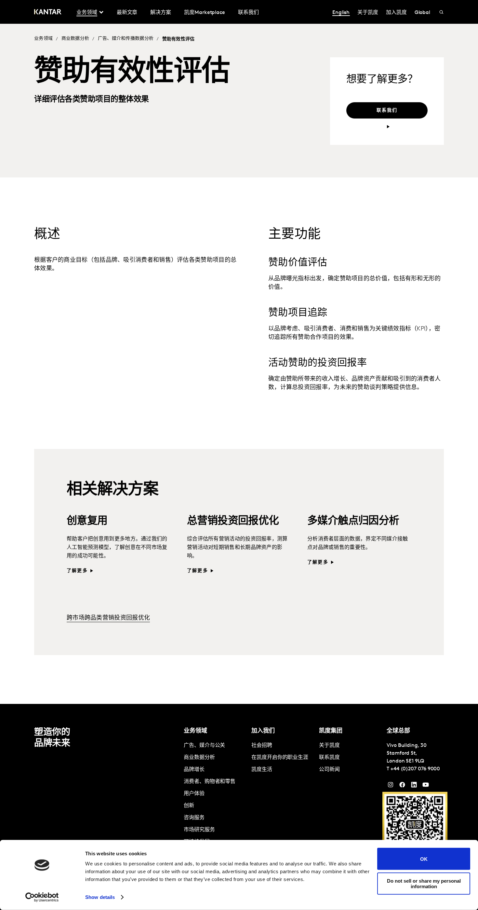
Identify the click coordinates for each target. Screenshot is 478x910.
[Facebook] (402, 786)
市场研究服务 (199, 830)
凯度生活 (261, 769)
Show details (100, 897)
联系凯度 (329, 757)
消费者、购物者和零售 (209, 781)
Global (423, 12)
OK (424, 858)
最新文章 (127, 12)
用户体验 (194, 793)
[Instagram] (390, 786)
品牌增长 (194, 769)
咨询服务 (194, 817)
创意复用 (87, 521)
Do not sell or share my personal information (424, 883)
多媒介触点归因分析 (353, 521)
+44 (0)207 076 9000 (415, 769)
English (341, 12)
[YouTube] (414, 786)
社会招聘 (261, 745)
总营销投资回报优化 (233, 521)
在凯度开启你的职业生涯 (279, 757)
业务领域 (43, 38)
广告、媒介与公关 (204, 745)
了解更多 (77, 570)
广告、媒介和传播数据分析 (126, 38)
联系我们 (248, 12)
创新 (189, 805)
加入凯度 (396, 12)
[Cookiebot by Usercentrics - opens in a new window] (42, 897)
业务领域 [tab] (86, 12)
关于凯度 (367, 12)
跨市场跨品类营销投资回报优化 (108, 618)
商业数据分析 (75, 38)
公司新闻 (329, 769)
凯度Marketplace (204, 12)
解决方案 (160, 12)
